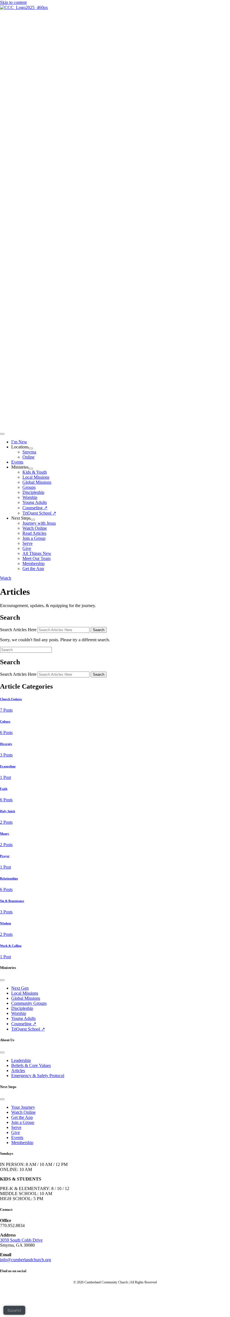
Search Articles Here (19, 629)
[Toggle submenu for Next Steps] (33, 519)
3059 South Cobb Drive (21, 1240)
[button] (5, 578)
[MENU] (2, 434)
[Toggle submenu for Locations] (31, 448)
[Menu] (2, 980)
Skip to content (13, 2)
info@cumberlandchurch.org (25, 1259)
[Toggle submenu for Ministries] (31, 468)
